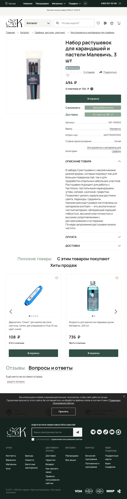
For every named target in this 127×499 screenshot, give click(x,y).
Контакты (11, 455)
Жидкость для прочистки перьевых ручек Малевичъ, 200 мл (91, 324)
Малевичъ (115, 128)
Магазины (57, 3)
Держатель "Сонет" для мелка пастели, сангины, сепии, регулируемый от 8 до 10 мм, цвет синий (33, 326)
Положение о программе (92, 465)
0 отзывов (89, 72)
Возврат (50, 464)
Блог (8, 468)
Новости (29, 459)
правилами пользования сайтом (66, 439)
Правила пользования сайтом (52, 480)
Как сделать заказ (52, 470)
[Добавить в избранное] (57, 278)
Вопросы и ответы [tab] (50, 368)
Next (118, 317)
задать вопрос (16, 381)
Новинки (27, 3)
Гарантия (50, 459)
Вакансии (11, 459)
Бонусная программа (91, 457)
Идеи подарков (110, 465)
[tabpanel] (63, 379)
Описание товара (78, 161)
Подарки (73, 3)
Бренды (29, 455)
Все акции (70, 459)
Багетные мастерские (31, 466)
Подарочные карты (111, 457)
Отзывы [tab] (15, 368)
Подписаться (77, 432)
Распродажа (42, 3)
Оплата (71, 237)
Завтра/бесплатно (103, 107)
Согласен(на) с (59, 439)
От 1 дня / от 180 (97, 114)
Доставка (72, 246)
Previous (9, 317)
